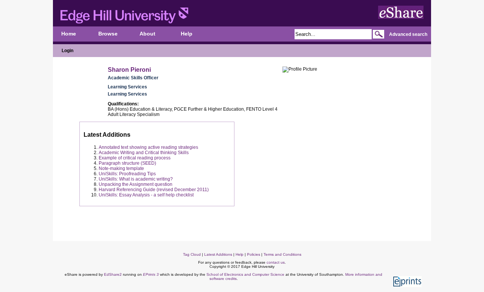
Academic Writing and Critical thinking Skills (144, 152)
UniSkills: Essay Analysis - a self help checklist (146, 195)
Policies (253, 254)
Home (68, 34)
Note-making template (121, 168)
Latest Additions (218, 254)
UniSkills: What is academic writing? (136, 179)
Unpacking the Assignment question (135, 184)
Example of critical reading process (135, 158)
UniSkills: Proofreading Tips (127, 173)
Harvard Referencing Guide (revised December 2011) (154, 189)
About (147, 34)
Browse (108, 34)
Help (186, 34)
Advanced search (408, 34)
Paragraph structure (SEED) (127, 163)
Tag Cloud (192, 254)
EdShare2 (113, 274)
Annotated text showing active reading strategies (148, 147)
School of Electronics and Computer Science (245, 274)
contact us (276, 262)
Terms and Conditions (282, 254)
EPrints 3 (151, 274)
